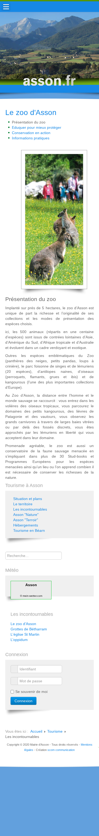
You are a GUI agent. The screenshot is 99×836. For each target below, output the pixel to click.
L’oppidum (19, 640)
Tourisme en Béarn (29, 530)
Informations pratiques (30, 138)
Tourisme (55, 731)
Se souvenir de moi (31, 691)
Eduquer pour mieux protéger (36, 127)
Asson (31, 585)
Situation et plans (27, 499)
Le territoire (22, 504)
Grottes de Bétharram (29, 629)
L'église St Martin (25, 634)
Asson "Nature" (26, 514)
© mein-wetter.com (31, 595)
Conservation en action (31, 133)
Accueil (36, 731)
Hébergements (25, 525)
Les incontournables (30, 509)
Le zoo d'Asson (30, 112)
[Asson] (50, 82)
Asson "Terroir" (25, 520)
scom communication (61, 749)
